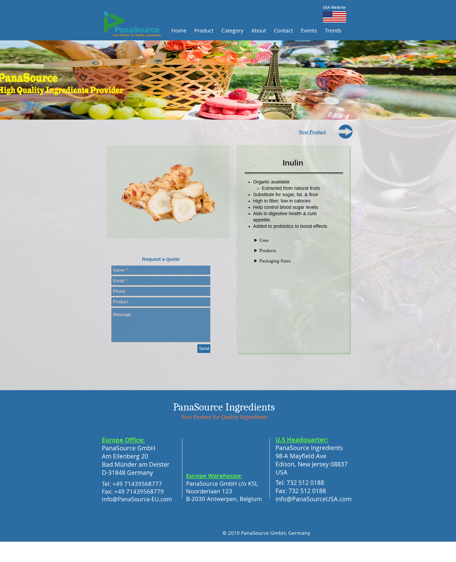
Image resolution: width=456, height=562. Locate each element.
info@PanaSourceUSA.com (314, 499)
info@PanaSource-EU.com (137, 499)
